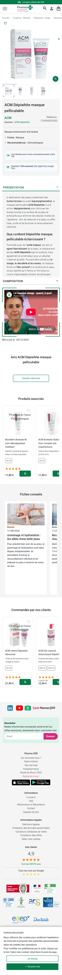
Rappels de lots (31, 812)
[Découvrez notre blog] (44, 708)
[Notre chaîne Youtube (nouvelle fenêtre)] (19, 708)
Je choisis (32, 958)
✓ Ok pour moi (32, 966)
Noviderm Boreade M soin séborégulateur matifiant (16, 443)
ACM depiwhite (22, 122)
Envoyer (50, 736)
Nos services (31, 765)
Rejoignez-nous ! (31, 776)
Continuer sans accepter (14, 932)
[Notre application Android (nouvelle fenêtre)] (40, 782)
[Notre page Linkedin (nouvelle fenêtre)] (10, 708)
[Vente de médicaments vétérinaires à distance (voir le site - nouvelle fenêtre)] (8, 902)
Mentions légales (31, 824)
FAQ (31, 801)
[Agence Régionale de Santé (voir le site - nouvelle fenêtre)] (34, 902)
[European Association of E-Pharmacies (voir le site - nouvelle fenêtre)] (21, 919)
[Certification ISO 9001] (17, 888)
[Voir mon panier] (58, 8)
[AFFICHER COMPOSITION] (57, 281)
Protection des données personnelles (31, 828)
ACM (7, 118)
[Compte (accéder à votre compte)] (51, 8)
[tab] (9, 84)
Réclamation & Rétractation (31, 804)
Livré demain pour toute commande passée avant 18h (33, 155)
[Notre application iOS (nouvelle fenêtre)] (21, 782)
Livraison (31, 797)
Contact (31, 808)
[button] (5, 8)
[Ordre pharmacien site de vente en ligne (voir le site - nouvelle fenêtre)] (50, 888)
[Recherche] (45, 8)
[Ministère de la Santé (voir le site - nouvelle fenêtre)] (37, 888)
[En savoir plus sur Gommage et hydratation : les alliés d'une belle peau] (26, 514)
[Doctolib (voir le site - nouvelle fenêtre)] (41, 919)
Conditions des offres (31, 835)
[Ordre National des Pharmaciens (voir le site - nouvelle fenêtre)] (21, 902)
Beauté (10, 527)
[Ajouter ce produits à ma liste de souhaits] (5, 23)
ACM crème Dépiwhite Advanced (16, 652)
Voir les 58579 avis (31, 864)
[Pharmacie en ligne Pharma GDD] (24, 8)
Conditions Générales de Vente (31, 831)
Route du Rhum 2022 (31, 772)
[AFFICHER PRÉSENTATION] (57, 187)
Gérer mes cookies (31, 839)
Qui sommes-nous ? (31, 758)
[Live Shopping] (27, 708)
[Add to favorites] (29, 410)
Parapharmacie (31, 769)
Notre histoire (31, 761)
